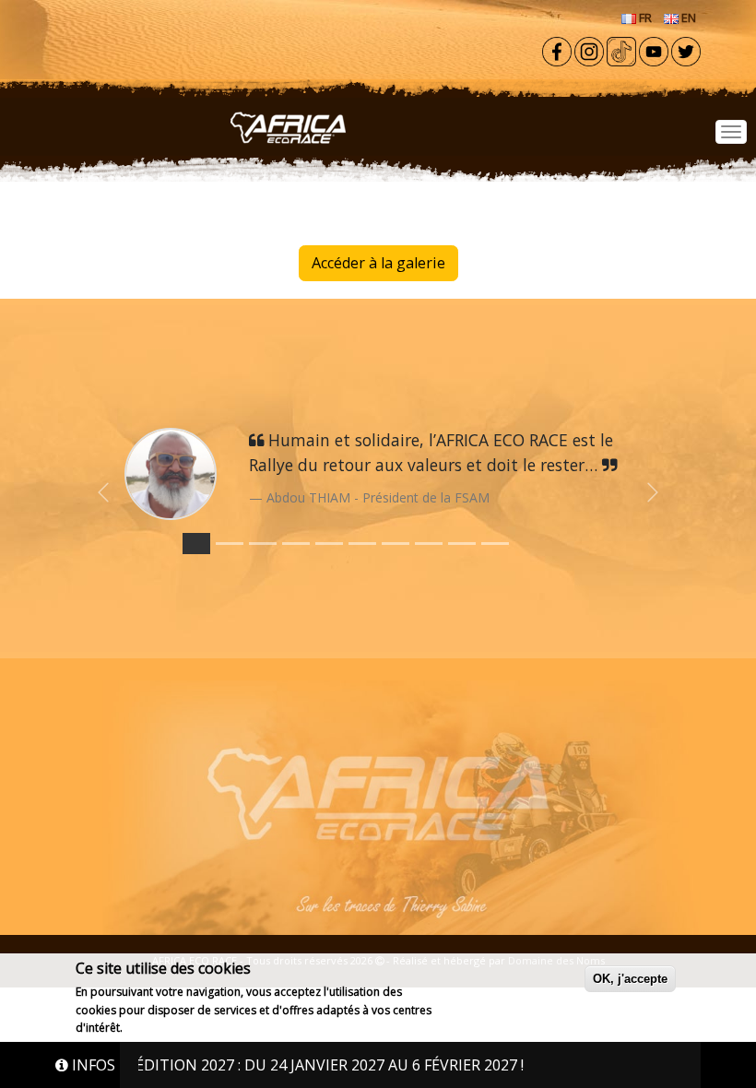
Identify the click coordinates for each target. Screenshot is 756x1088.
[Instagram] (589, 49)
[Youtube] (653, 49)
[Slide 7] (429, 543)
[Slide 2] (263, 543)
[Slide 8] (462, 543)
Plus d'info (154, 1027)
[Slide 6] (395, 543)
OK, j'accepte (630, 979)
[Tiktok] (621, 49)
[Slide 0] (196, 543)
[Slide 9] (495, 543)
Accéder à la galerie (378, 263)
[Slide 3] (296, 543)
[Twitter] (686, 49)
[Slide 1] (229, 543)
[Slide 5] (362, 543)
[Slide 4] (329, 543)
